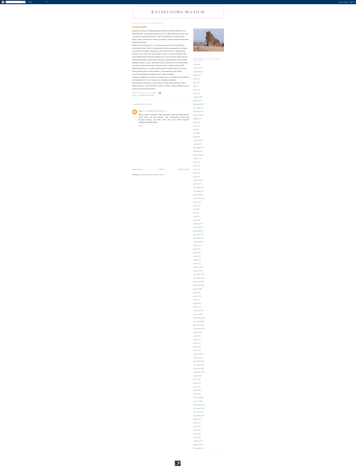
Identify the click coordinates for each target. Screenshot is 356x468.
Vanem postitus (183, 169)
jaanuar (196, 100)
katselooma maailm (178, 11)
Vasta (141, 125)
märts (195, 64)
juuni (195, 82)
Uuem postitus (137, 169)
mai (194, 86)
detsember (197, 104)
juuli (195, 78)
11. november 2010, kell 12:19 (155, 111)
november (197, 107)
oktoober (196, 68)
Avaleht (160, 169)
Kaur (141, 110)
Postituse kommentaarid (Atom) (152, 174)
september (197, 71)
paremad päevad (147, 95)
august (195, 75)
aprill (195, 89)
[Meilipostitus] (159, 93)
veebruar (196, 97)
